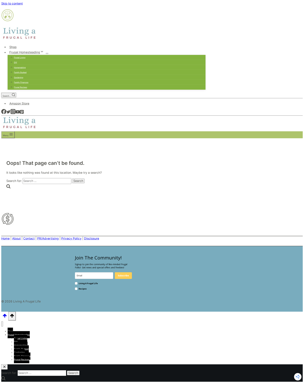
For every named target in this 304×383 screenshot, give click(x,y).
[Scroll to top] (4, 316)
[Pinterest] (22, 113)
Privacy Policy (71, 238)
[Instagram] (13, 113)
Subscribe (123, 275)
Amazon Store (19, 103)
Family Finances (21, 82)
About (16, 238)
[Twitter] (8, 113)
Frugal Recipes (20, 87)
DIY (15, 62)
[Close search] (4, 367)
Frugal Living (19, 57)
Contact (29, 238)
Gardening (18, 77)
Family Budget (20, 72)
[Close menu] (2, 324)
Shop (13, 47)
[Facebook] (3, 113)
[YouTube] (18, 113)
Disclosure (91, 238)
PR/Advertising (48, 238)
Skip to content (12, 3)
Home (5, 238)
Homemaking (20, 67)
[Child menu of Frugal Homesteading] (47, 53)
